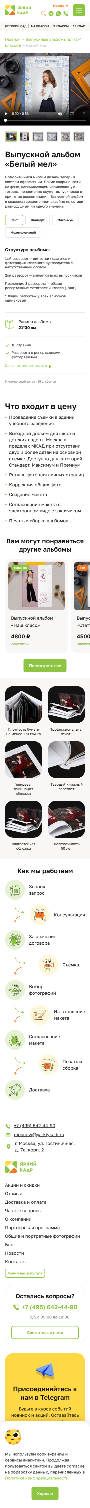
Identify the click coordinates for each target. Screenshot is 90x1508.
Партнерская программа (32, 1227)
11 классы (81, 26)
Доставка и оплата (25, 1202)
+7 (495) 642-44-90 (34, 1125)
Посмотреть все (45, 665)
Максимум (66, 220)
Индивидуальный (23, 232)
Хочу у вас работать (25, 1273)
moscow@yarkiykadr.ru (39, 1134)
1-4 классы (40, 26)
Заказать (18, 644)
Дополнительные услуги (26, 365)
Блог (10, 1244)
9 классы (61, 26)
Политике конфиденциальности (36, 1477)
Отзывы (13, 1193)
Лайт (14, 220)
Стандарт (37, 220)
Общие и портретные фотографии (42, 1236)
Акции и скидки (22, 1185)
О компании (18, 1219)
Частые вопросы (23, 1210)
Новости (14, 1253)
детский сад (15, 26)
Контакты (15, 1261)
